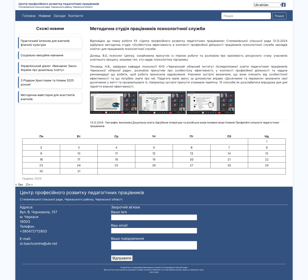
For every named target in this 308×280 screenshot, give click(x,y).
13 (191, 153)
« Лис (19, 184)
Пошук (279, 16)
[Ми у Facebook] (284, 4)
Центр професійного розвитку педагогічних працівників (59, 4)
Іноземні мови (216, 122)
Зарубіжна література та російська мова (180, 122)
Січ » (29, 184)
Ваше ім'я (119, 212)
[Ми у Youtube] (288, 4)
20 (191, 159)
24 (79, 165)
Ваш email (119, 225)
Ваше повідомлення (127, 238)
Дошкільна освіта (143, 122)
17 (78, 159)
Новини (230, 122)
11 (116, 153)
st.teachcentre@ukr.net (38, 243)
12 (153, 153)
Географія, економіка (118, 122)
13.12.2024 (96, 122)
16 (41, 159)
